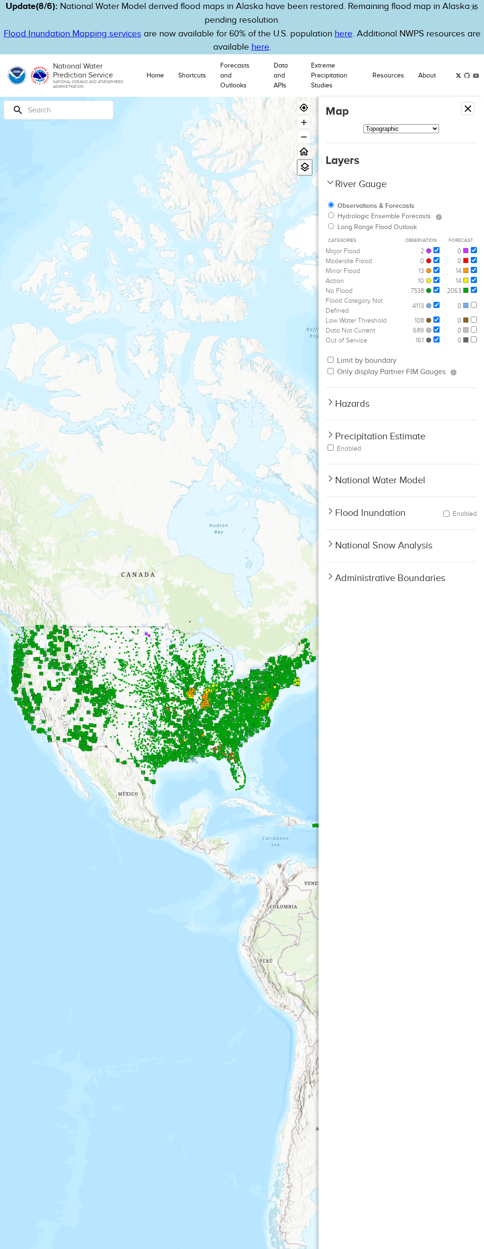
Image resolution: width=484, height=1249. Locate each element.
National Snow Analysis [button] (383, 545)
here (344, 33)
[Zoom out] (304, 137)
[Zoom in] (304, 122)
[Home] (304, 151)
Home (155, 75)
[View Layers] (304, 167)
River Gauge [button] (361, 184)
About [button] (427, 75)
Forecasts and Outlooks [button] (235, 75)
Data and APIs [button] (281, 75)
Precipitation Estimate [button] (380, 436)
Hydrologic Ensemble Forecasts (384, 216)
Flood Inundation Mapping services (72, 33)
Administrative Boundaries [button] (390, 578)
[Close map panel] (468, 108)
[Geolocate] (304, 107)
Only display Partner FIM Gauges (390, 372)
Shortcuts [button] (192, 75)
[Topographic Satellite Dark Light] (401, 128)
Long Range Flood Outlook (377, 227)
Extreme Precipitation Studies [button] (329, 75)
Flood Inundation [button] (370, 513)
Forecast (461, 240)
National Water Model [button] (380, 480)
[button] (473, 8)
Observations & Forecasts (376, 206)
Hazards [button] (352, 404)
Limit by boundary (366, 360)
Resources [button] (388, 75)
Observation (421, 240)
